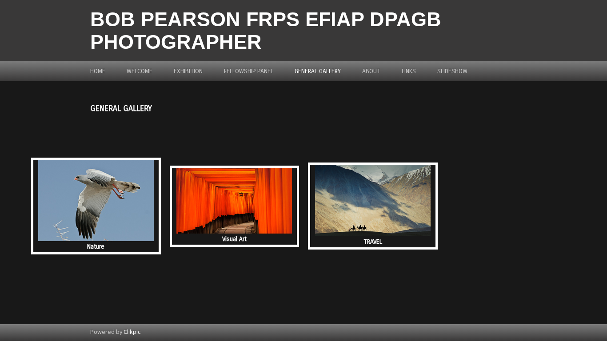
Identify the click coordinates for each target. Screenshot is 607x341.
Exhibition (188, 71)
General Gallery (318, 71)
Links (409, 71)
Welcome (139, 71)
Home (97, 71)
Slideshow (452, 71)
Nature (95, 246)
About (371, 71)
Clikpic (132, 332)
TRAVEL (372, 242)
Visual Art (234, 239)
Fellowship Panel (248, 71)
